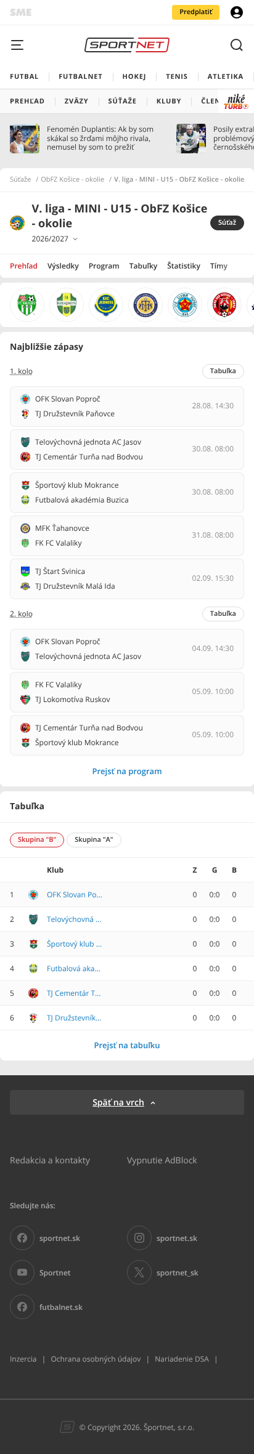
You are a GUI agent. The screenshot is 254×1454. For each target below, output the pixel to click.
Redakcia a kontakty (50, 1160)
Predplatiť (195, 12)
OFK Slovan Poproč (74, 895)
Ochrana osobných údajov (96, 1359)
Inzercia (23, 1359)
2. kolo (21, 614)
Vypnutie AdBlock (162, 1160)
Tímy (218, 266)
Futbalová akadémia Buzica (74, 968)
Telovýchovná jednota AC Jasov (74, 919)
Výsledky (63, 266)
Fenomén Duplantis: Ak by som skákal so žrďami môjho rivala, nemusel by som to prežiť (100, 138)
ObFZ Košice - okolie (72, 180)
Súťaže (20, 180)
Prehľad (24, 266)
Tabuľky (143, 266)
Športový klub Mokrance (74, 944)
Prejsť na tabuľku (127, 1045)
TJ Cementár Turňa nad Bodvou (74, 993)
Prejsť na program (127, 771)
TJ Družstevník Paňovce (74, 1018)
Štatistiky (183, 266)
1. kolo (21, 371)
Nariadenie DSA (182, 1359)
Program (104, 266)
